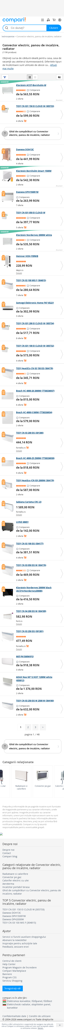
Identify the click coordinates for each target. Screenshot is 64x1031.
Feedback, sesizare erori (15, 946)
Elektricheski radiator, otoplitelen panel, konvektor (29, 1004)
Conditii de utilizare (40, 1016)
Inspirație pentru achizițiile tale (19, 943)
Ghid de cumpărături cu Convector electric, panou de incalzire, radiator (29, 133)
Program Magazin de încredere (19, 967)
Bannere (7, 974)
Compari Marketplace (14, 970)
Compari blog (9, 856)
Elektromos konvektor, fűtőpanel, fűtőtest (29, 1001)
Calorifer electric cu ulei (15, 880)
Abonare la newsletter (14, 940)
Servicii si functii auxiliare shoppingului (24, 936)
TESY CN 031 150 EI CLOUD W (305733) (23, 909)
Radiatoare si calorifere (21, 787)
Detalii (19, 273)
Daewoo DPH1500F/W (14, 916)
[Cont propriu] (59, 20)
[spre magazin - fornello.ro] (8, 438)
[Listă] (29, 77)
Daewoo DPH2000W (13, 919)
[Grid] (35, 77)
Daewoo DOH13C (11, 912)
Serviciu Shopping (12, 980)
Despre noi (8, 849)
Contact (6, 853)
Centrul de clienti (11, 960)
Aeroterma (8, 883)
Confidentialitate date (14, 1016)
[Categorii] (42, 20)
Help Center (9, 964)
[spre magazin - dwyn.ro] (8, 261)
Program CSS (9, 977)
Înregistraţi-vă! (13, 988)
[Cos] (54, 20)
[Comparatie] (48, 20)
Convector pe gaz (43, 786)
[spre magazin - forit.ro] (8, 616)
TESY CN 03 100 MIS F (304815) (19, 922)
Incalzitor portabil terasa (16, 887)
